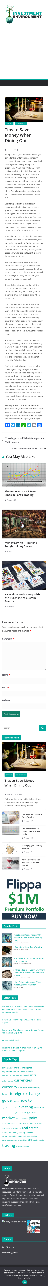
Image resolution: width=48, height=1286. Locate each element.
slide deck (30, 1133)
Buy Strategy (8, 1247)
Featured (9, 123)
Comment (8, 638)
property (39, 1123)
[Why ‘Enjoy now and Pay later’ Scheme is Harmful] (10, 864)
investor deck (6, 1113)
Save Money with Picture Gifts (27, 448)
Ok (24, 1282)
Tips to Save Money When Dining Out (19, 782)
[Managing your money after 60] (10, 849)
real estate (30, 1128)
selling (22, 1132)
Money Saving (21, 123)
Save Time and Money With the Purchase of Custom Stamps (22, 598)
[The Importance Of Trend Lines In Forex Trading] (24, 464)
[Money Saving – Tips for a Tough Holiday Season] (24, 511)
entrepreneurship (34, 1088)
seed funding (13, 1133)
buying (33, 1074)
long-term (16, 1113)
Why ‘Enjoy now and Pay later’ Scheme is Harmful (31, 862)
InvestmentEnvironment (12, 1188)
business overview (8, 1075)
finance (5, 1094)
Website (6, 700)
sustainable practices (9, 1140)
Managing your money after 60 (32, 847)
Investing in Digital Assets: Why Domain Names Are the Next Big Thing (27, 938)
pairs (33, 1117)
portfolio (30, 1123)
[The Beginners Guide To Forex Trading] (10, 817)
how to (26, 1100)
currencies (23, 1080)
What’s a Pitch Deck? (11, 1040)
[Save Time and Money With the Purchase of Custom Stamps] (24, 562)
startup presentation (9, 1136)
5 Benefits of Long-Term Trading (27, 947)
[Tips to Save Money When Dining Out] (24, 756)
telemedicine (22, 1140)
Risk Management (10, 1252)
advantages (7, 1067)
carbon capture (7, 1081)
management (28, 1112)
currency (9, 1086)
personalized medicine (10, 1123)
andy (21, 150)
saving (5, 1132)
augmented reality (10, 1071)
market (8, 1117)
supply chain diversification (27, 1136)
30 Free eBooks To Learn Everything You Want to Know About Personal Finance (29, 973)
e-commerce (22, 1088)
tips (30, 1139)
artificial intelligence (23, 1067)
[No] (44, 1276)
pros (3, 1128)
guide (7, 1100)
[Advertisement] (24, 54)
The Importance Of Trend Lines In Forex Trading (21, 493)
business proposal (22, 1075)
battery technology (26, 1071)
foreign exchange (25, 1093)
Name (6, 674)
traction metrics (38, 1140)
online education (22, 1119)
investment (39, 1107)
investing (25, 1106)
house (16, 1101)
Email (5, 687)
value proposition (22, 1146)
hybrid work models (9, 1108)
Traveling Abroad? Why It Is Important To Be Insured (24, 440)
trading (8, 1145)
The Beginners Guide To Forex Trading (32, 815)
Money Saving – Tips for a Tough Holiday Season (21, 544)
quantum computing (14, 1128)
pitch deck (22, 1123)
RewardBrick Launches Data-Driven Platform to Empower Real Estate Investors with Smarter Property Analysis (23, 1009)
